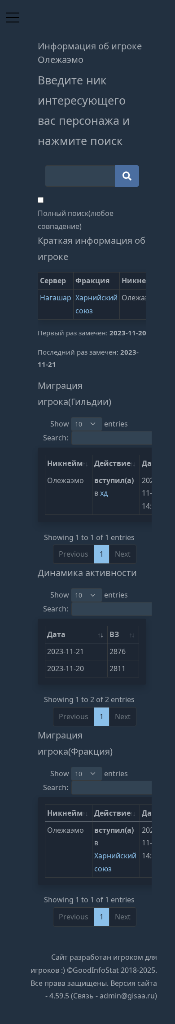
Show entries (89, 424)
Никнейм (65, 463)
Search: (55, 438)
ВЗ (114, 634)
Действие (112, 463)
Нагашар (55, 298)
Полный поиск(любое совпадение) (76, 219)
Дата (56, 634)
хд (104, 493)
